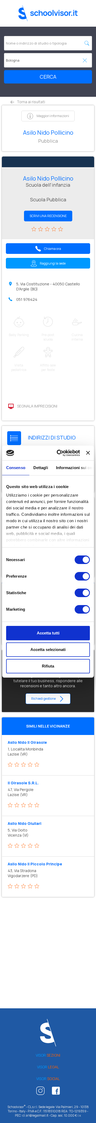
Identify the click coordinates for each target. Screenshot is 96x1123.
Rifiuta (48, 666)
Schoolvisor (48, 13)
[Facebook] (56, 1092)
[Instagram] (40, 1092)
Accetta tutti (48, 633)
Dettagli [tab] (40, 467)
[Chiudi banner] (88, 453)
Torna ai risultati (30, 101)
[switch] (82, 576)
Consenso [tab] (15, 467)
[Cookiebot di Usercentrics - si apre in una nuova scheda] (59, 452)
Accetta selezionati (48, 649)
